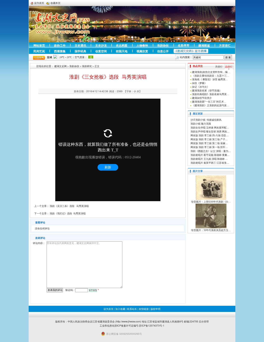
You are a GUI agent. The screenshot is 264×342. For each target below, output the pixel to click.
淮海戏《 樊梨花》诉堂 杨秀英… (210, 79)
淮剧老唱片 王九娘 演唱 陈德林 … (209, 158)
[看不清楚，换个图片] (92, 290)
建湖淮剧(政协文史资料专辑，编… (211, 72)
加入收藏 (120, 308)
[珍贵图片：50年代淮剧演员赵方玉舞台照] (211, 215)
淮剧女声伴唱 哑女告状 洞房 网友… (210, 131)
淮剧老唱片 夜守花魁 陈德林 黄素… (210, 154)
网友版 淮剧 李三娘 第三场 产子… (209, 139)
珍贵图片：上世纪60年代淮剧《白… (211, 201)
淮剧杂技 (74, 66)
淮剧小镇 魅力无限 (201, 123)
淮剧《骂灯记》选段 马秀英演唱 (68, 213)
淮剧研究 (87, 66)
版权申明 (155, 308)
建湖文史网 (60, 66)
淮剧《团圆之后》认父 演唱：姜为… (211, 151)
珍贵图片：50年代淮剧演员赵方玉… (211, 230)
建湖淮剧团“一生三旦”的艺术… (209, 101)
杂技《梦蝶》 (199, 83)
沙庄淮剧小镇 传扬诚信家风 (206, 119)
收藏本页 (55, 3)
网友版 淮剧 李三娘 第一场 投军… (209, 147)
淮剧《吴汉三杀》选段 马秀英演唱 (69, 206)
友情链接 (144, 308)
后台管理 (204, 321)
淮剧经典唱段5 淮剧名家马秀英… (210, 94)
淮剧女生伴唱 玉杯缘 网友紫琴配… (210, 127)
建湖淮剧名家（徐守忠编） (207, 90)
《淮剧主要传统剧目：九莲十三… (210, 75)
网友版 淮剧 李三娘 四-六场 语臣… (210, 135)
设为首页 (39, 3)
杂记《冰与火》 (200, 86)
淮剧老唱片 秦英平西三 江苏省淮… (210, 162)
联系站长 (132, 308)
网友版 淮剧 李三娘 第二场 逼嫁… (209, 143)
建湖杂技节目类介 (202, 98)
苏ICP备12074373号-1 (151, 325)
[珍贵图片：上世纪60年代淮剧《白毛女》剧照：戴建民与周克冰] (211, 187)
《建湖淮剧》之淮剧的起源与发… (210, 105)
